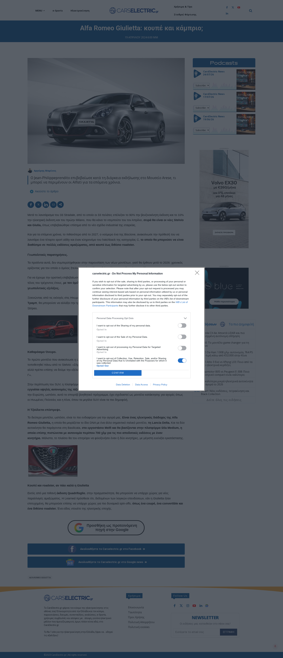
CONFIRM (118, 373)
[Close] (198, 274)
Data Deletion (123, 384)
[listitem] (141, 318)
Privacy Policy (160, 384)
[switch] (182, 325)
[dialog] (141, 329)
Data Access (141, 384)
